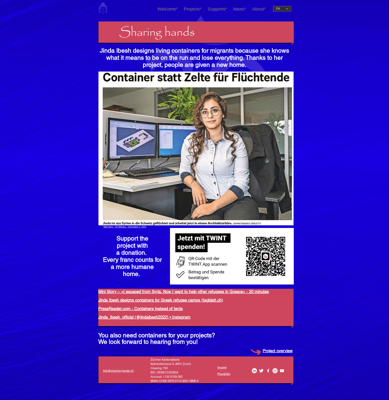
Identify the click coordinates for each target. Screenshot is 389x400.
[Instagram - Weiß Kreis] (275, 370)
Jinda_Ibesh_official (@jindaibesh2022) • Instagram (144, 317)
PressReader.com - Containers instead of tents (140, 308)
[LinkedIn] (254, 370)
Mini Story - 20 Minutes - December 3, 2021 (125, 227)
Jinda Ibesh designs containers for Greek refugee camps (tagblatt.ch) (160, 300)
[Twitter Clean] (261, 370)
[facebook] (268, 370)
